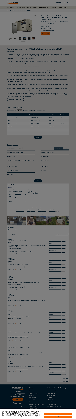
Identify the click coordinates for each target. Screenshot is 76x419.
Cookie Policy (35, 416)
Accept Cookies (58, 416)
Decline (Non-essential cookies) (58, 413)
